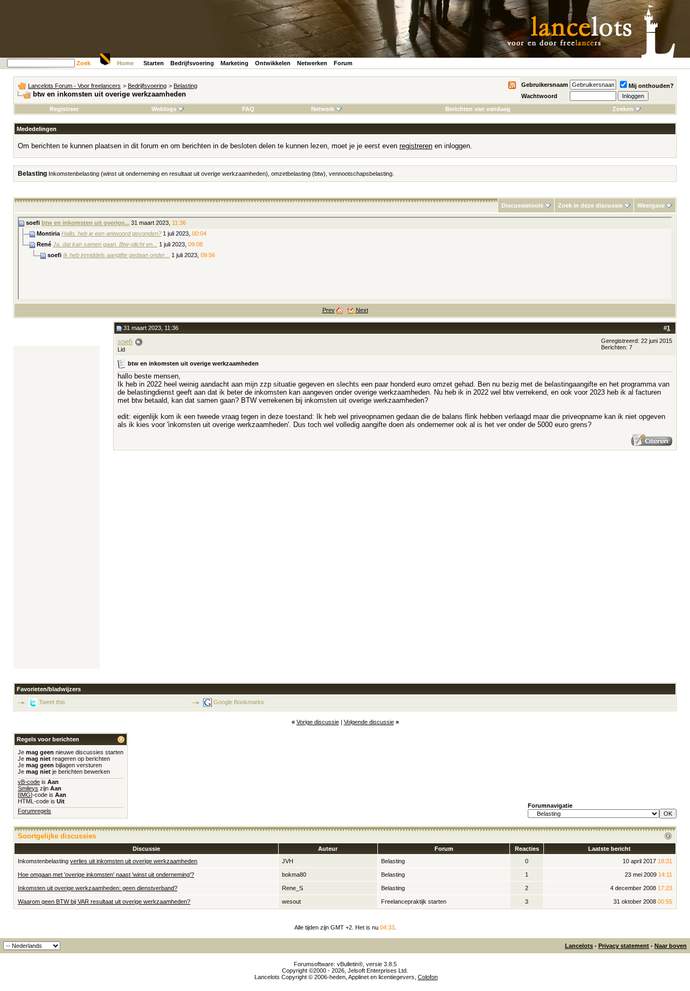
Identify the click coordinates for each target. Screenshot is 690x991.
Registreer (64, 109)
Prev (328, 310)
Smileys (28, 788)
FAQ (248, 109)
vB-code (29, 782)
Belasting (185, 85)
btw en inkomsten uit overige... (85, 222)
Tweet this (52, 702)
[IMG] (25, 795)
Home (125, 63)
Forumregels (34, 811)
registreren (415, 146)
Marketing (234, 63)
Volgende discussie (369, 722)
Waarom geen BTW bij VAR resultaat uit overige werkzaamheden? (104, 901)
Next (362, 310)
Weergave (651, 205)
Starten (153, 63)
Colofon (428, 977)
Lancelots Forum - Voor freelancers (74, 85)
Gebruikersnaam (544, 84)
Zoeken (622, 109)
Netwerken (312, 63)
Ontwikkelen (273, 63)
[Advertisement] (56, 507)
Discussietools (522, 205)
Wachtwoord (539, 96)
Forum (343, 63)
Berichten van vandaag (477, 109)
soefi (125, 342)
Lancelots (579, 945)
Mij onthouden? (651, 85)
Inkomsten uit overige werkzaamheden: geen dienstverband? (97, 888)
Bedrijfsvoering (192, 63)
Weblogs (163, 109)
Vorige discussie (317, 722)
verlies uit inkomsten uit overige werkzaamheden (133, 861)
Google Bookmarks (238, 702)
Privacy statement (623, 945)
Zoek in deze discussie (590, 205)
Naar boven (670, 945)
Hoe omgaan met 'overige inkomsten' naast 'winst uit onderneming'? (106, 874)
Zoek (84, 63)
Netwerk (322, 109)
